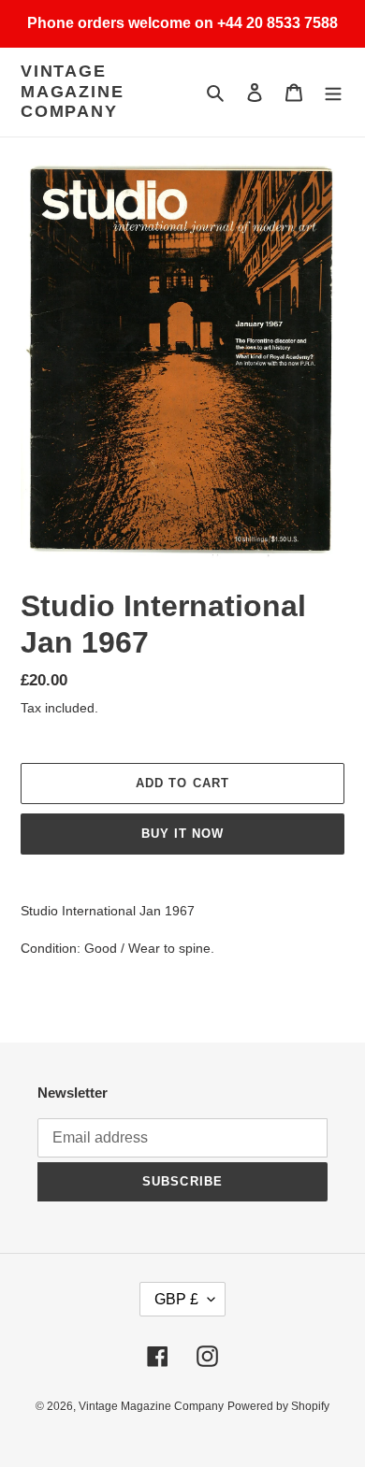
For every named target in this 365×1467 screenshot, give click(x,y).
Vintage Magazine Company (72, 91)
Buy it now (182, 834)
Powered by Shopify (278, 1406)
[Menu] (333, 92)
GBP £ (176, 1299)
